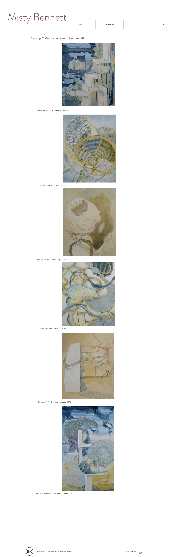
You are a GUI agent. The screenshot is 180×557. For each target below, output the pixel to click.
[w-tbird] (145, 551)
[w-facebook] (140, 553)
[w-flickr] (150, 551)
